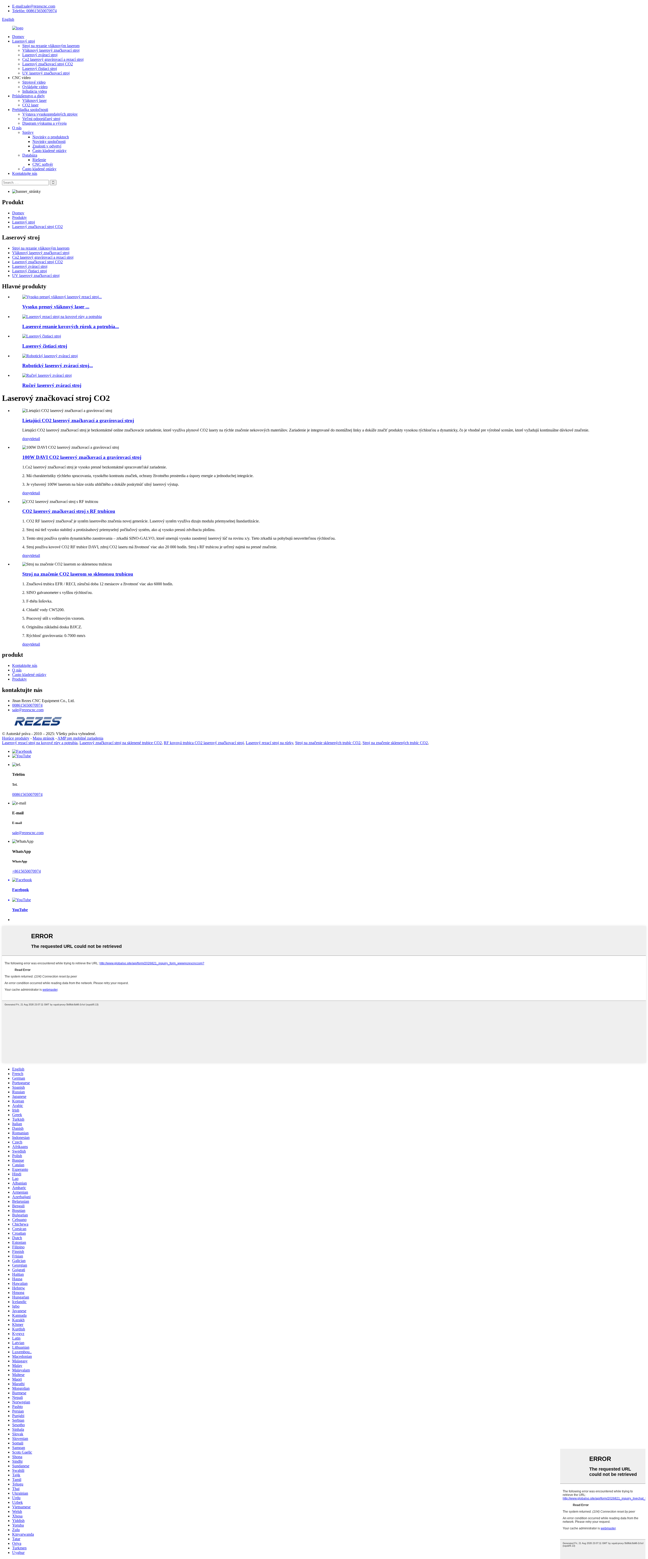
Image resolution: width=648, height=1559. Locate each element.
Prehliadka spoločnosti (30, 109)
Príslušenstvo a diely (28, 96)
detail (35, 439)
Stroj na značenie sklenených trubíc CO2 (327, 743)
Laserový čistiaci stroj (39, 68)
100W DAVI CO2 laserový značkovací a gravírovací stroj (81, 457)
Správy (28, 132)
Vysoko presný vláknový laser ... (55, 306)
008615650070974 (27, 705)
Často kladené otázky (49, 150)
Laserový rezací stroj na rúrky (269, 743)
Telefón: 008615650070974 (34, 11)
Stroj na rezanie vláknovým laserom (50, 46)
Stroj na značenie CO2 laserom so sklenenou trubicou (77, 574)
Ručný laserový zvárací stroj (51, 385)
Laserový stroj (23, 41)
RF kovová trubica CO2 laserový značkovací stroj (204, 743)
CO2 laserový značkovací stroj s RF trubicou (68, 511)
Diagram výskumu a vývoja (44, 123)
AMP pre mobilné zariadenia (80, 738)
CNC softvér (42, 164)
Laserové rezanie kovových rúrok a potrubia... (70, 326)
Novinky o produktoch (50, 137)
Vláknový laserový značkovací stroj (50, 50)
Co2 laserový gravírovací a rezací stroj (53, 59)
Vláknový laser (34, 100)
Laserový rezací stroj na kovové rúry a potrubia (39, 743)
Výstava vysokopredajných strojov (50, 114)
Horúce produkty (15, 738)
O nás (17, 128)
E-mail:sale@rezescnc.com (33, 6)
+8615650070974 (26, 871)
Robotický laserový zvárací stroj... (57, 365)
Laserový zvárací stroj (39, 55)
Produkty (19, 217)
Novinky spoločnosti (49, 141)
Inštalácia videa (34, 91)
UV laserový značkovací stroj (46, 73)
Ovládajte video (35, 87)
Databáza (29, 155)
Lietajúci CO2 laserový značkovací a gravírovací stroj (78, 420)
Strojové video (34, 82)
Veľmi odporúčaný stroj (41, 119)
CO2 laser (30, 105)
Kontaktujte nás (24, 173)
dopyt (26, 439)
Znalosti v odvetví (46, 146)
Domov (18, 36)
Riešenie (39, 160)
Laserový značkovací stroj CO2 (47, 64)
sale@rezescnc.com (28, 710)
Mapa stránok (43, 738)
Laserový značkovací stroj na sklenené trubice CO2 (120, 743)
